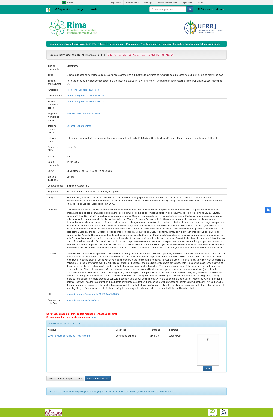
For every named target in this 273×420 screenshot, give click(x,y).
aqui (94, 316)
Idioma (219, 9)
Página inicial (64, 9)
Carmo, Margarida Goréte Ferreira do (85, 95)
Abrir (207, 368)
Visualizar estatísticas (98, 378)
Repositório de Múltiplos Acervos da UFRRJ (72, 44)
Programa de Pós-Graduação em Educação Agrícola (154, 44)
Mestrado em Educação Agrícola (202, 44)
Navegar (80, 9)
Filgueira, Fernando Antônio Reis (83, 113)
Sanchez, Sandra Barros (79, 125)
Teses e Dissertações (111, 44)
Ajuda (94, 9)
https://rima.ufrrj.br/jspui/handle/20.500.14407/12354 (93, 294)
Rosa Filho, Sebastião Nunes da (83, 89)
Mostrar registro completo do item (65, 378)
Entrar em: (206, 9)
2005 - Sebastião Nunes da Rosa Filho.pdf (69, 335)
